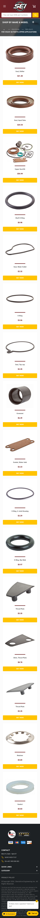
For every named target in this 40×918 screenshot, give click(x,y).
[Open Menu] (4, 6)
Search (35, 15)
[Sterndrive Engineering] (20, 6)
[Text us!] (32, 914)
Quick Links (6, 867)
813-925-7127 (12, 857)
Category (5, 871)
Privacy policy (8, 878)
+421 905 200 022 (13, 861)
